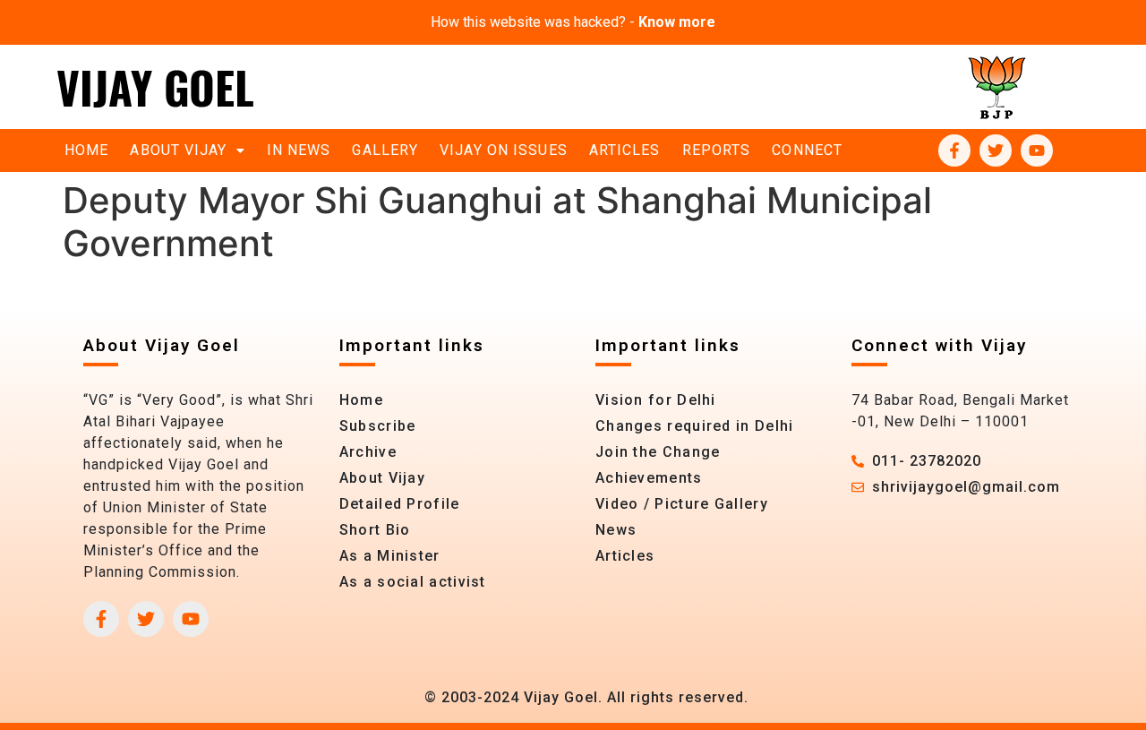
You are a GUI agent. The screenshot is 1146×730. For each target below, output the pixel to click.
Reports (716, 150)
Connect (807, 150)
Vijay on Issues (504, 150)
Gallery (385, 150)
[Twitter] (995, 150)
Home (86, 150)
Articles (625, 150)
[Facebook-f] (954, 150)
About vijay (178, 150)
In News (299, 150)
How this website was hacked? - (573, 21)
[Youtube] (1037, 150)
